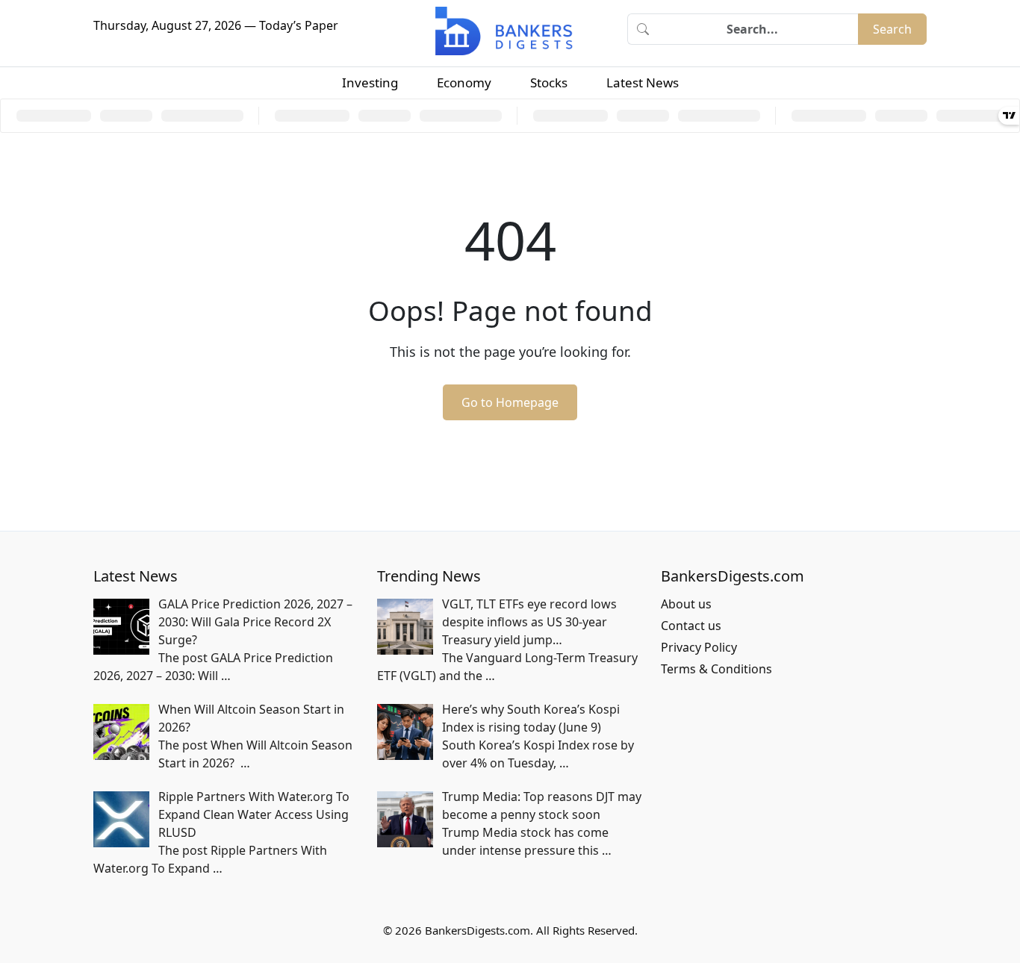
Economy (464, 82)
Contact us (691, 625)
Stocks (548, 82)
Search (892, 29)
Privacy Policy (699, 647)
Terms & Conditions (716, 669)
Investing (370, 82)
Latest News (642, 82)
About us (686, 604)
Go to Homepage (510, 402)
